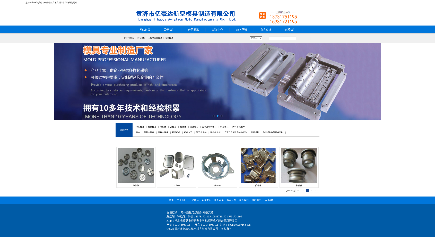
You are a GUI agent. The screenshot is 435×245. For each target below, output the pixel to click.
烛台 (138, 132)
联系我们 (290, 29)
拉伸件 (183, 127)
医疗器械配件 (238, 127)
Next (429, 81)
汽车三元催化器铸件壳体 (235, 132)
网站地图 (256, 200)
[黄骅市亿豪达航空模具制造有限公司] (217, 81)
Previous (6, 81)
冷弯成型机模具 (155, 38)
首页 (171, 200)
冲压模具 (141, 38)
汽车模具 (224, 127)
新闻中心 (217, 29)
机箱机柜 (176, 132)
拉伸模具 (152, 127)
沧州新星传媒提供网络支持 (197, 212)
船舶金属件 (149, 132)
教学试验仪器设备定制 (273, 132)
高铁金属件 (163, 132)
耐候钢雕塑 (215, 132)
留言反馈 (265, 29)
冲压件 (163, 127)
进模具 (173, 127)
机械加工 (188, 132)
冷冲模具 (169, 38)
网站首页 (145, 29)
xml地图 (269, 200)
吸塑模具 (255, 132)
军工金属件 (201, 132)
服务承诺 (241, 29)
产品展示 (193, 29)
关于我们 (169, 29)
